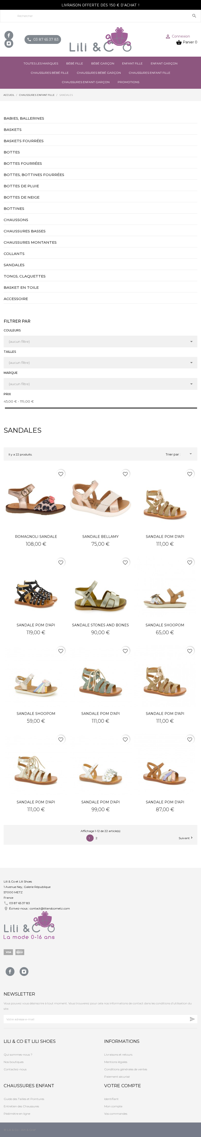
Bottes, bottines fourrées (34, 174)
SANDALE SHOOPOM (165, 625)
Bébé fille (74, 63)
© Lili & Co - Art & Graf (20, 1130)
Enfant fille (132, 63)
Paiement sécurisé (117, 1076)
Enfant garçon (164, 63)
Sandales (14, 265)
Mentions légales (115, 1062)
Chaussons (16, 219)
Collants (14, 253)
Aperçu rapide (36, 499)
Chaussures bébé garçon (99, 73)
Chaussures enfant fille (149, 73)
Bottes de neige (21, 197)
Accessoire (16, 298)
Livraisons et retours (118, 1054)
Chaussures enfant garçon (86, 82)
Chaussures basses (25, 231)
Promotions (128, 82)
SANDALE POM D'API (165, 536)
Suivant (186, 838)
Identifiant (111, 1099)
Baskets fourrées (24, 141)
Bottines (14, 208)
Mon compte (113, 1106)
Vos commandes (115, 1113)
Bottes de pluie (21, 186)
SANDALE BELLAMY (100, 536)
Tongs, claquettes (25, 276)
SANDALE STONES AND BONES (100, 625)
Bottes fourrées (23, 163)
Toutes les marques (41, 63)
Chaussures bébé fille (50, 73)
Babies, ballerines (24, 118)
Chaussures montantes (30, 242)
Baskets (13, 129)
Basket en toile (21, 287)
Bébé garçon (102, 63)
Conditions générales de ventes (125, 1069)
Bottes (12, 152)
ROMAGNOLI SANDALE (36, 536)
